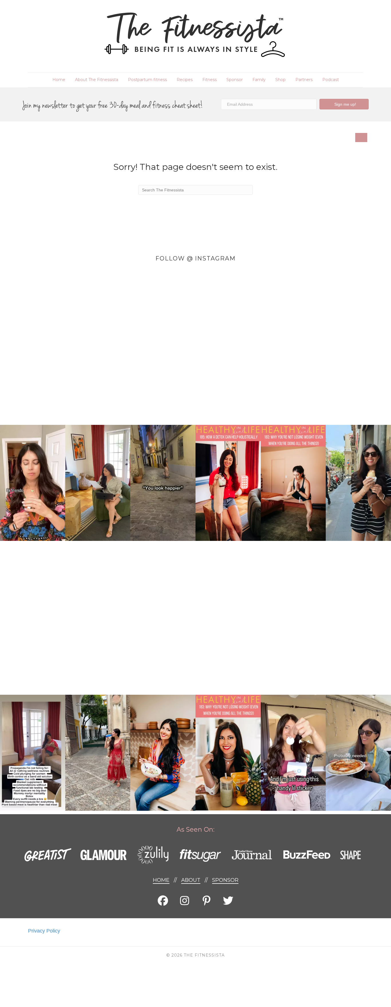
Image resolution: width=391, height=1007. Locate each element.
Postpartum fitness (147, 79)
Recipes (185, 79)
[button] (344, 104)
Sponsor (234, 79)
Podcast (330, 79)
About (190, 880)
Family (259, 79)
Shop (280, 79)
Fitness (209, 79)
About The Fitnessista (96, 79)
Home (58, 79)
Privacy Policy (44, 931)
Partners (304, 79)
